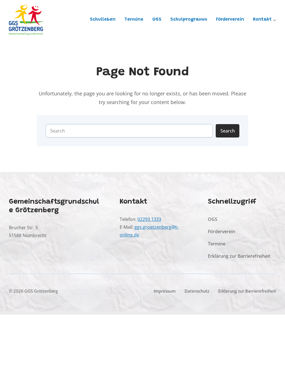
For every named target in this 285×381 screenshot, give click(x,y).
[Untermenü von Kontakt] (274, 19)
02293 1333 (149, 219)
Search (227, 130)
